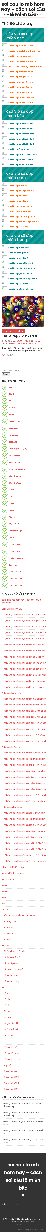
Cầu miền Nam (15, 476)
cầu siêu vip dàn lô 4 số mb (20, 102)
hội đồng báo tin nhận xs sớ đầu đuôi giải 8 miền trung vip (24, 783)
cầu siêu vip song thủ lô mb (20, 56)
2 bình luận (9, 355)
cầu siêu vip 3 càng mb (18, 149)
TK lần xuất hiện (15, 531)
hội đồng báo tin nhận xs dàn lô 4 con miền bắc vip (24, 681)
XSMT (11, 401)
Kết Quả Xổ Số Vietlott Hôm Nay (19, 915)
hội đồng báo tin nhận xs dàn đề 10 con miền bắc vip (24, 663)
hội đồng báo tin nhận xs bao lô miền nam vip (24, 813)
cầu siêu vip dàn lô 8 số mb (20, 128)
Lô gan (11, 490)
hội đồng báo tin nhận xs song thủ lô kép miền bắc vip (24, 735)
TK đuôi (12, 517)
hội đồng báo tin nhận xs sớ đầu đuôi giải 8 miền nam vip (24, 843)
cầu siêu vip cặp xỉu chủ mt (20, 289)
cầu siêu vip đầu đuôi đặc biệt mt (22, 278)
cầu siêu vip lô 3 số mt (17, 283)
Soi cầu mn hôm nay (12, 807)
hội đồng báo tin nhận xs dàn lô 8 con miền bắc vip (24, 698)
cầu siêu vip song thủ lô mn (20, 211)
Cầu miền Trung (15, 483)
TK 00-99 (13, 537)
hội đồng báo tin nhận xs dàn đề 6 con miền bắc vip (24, 650)
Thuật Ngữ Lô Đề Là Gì (20, 336)
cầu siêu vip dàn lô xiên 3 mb (20, 139)
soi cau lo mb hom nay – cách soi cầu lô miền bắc (23, 5)
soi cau (27, 1225)
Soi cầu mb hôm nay (12, 608)
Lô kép (11, 503)
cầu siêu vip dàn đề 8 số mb (20, 92)
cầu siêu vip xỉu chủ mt (18, 247)
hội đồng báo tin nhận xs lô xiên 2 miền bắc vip (24, 710)
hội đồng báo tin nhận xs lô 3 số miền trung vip (24, 777)
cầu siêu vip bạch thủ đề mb (20, 71)
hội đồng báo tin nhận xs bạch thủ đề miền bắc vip (24, 626)
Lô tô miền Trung (16, 558)
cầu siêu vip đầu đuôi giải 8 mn (21, 216)
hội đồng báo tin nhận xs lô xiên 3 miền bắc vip (24, 717)
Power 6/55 (13, 435)
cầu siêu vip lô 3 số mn (17, 227)
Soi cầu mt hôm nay (12, 747)
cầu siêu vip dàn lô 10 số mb (20, 159)
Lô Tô (4, 1041)
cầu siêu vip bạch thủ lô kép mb (22, 61)
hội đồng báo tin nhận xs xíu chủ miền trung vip (24, 801)
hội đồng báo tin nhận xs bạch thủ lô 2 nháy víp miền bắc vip (24, 614)
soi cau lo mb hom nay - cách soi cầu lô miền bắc (23, 342)
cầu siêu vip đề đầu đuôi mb (20, 164)
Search (6, 374)
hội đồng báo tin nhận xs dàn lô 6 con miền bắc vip (24, 687)
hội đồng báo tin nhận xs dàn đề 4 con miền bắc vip (24, 644)
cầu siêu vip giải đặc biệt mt (20, 273)
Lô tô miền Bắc (15, 544)
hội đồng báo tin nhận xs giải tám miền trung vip (24, 771)
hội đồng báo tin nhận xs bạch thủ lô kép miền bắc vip (24, 632)
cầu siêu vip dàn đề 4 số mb (20, 82)
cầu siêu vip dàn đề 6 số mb (20, 87)
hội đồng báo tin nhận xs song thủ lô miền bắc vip (24, 741)
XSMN (11, 394)
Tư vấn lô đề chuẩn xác (13, 873)
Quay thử (13, 565)
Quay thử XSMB (15, 572)
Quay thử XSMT (15, 579)
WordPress (40, 1230)
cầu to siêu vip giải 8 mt (18, 252)
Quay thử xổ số (11, 1071)
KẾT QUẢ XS (8, 879)
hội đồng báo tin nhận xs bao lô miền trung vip (24, 752)
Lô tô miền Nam (15, 551)
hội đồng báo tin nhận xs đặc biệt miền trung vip (24, 765)
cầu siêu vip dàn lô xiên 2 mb (20, 133)
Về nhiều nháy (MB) (17, 469)
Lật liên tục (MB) (15, 456)
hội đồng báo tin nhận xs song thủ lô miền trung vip (24, 795)
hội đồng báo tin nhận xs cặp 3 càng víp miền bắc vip (24, 704)
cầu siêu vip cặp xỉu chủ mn (20, 206)
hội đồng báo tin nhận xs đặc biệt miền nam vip (24, 825)
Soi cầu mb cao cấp (11, 693)
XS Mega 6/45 (14, 421)
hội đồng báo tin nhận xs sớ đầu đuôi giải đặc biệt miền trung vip (24, 789)
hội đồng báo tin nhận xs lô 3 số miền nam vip (24, 837)
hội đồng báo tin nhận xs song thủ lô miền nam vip (24, 855)
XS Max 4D (13, 428)
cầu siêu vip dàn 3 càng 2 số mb (22, 154)
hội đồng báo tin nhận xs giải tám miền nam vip (24, 831)
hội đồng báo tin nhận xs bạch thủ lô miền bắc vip (24, 638)
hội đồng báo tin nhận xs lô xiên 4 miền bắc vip (24, 723)
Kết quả (12, 408)
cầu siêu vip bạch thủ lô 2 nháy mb (23, 51)
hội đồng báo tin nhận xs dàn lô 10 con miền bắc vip (24, 675)
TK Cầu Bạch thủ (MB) (18, 449)
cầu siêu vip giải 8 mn (17, 196)
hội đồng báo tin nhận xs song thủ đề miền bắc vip (24, 729)
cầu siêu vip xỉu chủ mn (18, 185)
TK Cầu (5, 945)
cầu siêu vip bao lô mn (17, 201)
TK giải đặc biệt (15, 524)
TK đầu (11, 510)
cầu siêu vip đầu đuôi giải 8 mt (21, 268)
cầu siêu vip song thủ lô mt (20, 263)
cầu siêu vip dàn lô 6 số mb (20, 123)
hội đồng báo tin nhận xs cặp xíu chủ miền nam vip (24, 819)
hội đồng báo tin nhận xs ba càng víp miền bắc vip (24, 620)
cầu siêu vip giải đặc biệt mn (20, 190)
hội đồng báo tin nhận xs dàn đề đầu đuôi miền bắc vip (24, 669)
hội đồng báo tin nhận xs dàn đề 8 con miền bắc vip (24, 657)
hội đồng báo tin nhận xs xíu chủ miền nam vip (24, 861)
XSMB (11, 387)
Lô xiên (12, 497)
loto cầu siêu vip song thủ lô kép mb (24, 66)
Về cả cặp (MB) (15, 462)
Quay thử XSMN (15, 585)
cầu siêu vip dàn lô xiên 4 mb (20, 144)
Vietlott (12, 414)
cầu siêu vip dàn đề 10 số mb (20, 97)
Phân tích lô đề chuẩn (13, 331)
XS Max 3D (13, 442)
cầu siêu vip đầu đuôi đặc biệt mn (23, 221)
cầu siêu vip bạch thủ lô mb (20, 46)
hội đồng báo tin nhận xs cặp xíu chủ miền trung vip (24, 758)
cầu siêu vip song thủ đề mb (20, 77)
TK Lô (4, 987)
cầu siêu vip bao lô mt (17, 258)
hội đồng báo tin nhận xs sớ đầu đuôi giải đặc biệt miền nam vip (24, 849)
